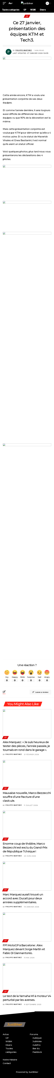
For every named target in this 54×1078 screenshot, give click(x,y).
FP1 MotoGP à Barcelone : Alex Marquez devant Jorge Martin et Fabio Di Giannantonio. (24, 949)
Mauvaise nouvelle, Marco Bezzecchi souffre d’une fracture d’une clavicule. (27, 796)
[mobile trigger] (5, 3)
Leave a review (41, 692)
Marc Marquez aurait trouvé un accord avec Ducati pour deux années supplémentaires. (23, 898)
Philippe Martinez (24, 50)
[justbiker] (27, 3)
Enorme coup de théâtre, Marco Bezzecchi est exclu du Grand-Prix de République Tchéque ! (25, 847)
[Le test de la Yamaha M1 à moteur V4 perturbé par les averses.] (27, 977)
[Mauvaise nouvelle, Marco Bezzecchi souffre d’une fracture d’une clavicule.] (27, 774)
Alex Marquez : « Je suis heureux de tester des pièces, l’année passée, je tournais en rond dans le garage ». (26, 746)
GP (27, 16)
